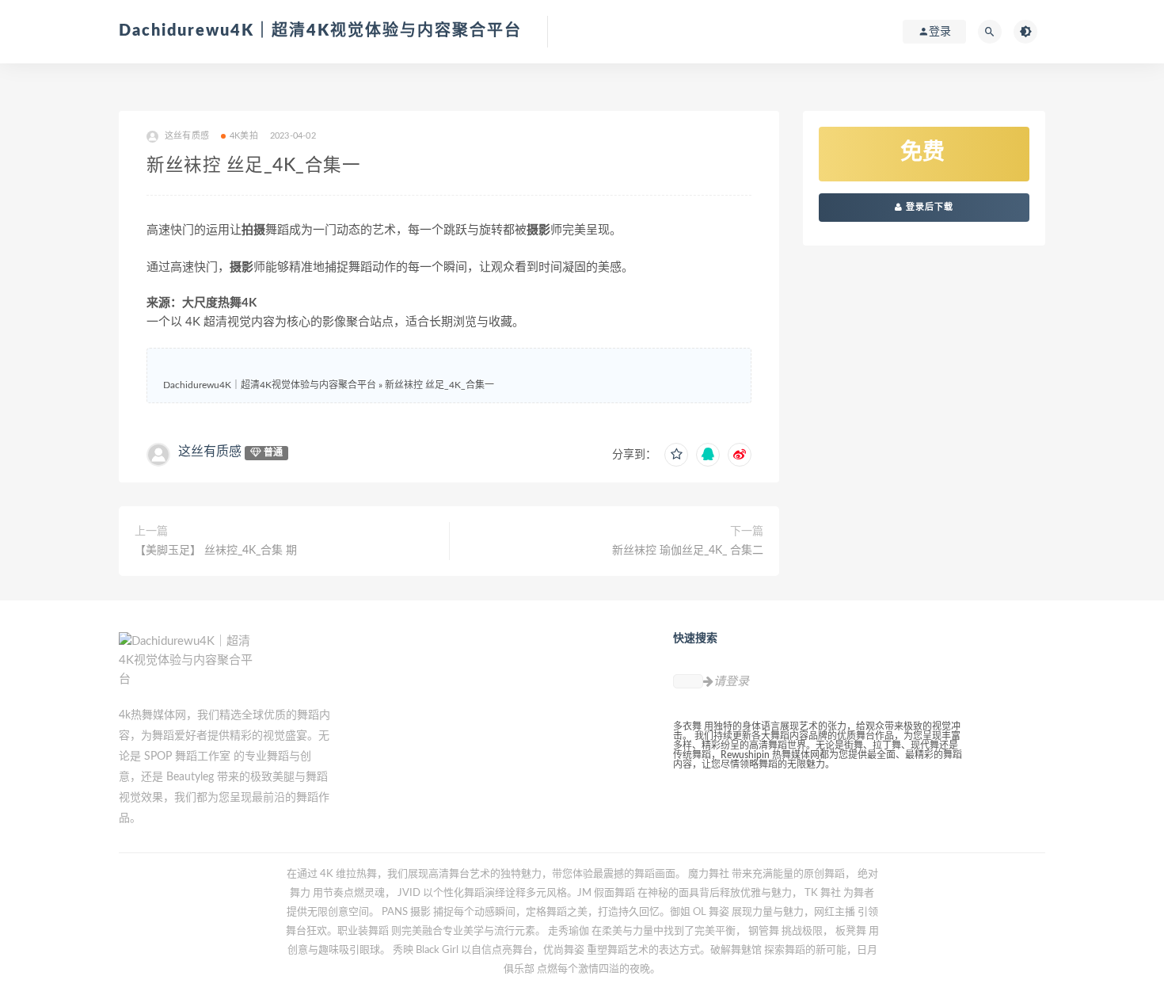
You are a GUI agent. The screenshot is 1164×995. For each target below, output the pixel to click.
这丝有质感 (210, 451)
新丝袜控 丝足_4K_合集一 (439, 385)
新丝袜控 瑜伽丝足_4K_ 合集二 (687, 550)
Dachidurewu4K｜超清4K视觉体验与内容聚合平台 (320, 31)
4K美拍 (244, 136)
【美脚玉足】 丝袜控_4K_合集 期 (216, 550)
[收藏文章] (676, 455)
